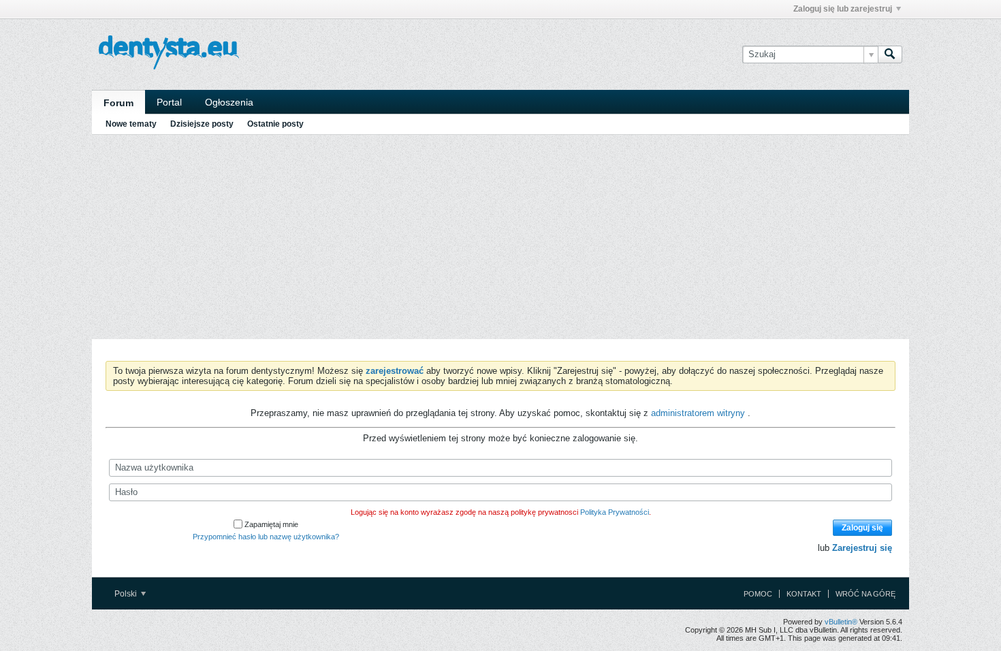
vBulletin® (841, 622)
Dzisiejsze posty (202, 124)
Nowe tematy (131, 124)
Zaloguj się (862, 528)
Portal (169, 102)
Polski (126, 594)
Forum (118, 102)
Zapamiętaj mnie (271, 524)
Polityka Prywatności (614, 512)
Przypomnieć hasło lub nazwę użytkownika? (266, 537)
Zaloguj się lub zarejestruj (842, 9)
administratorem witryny (699, 413)
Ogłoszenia (229, 102)
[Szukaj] (890, 54)
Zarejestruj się (862, 548)
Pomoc (758, 594)
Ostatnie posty (275, 124)
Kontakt (803, 594)
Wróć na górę (865, 594)
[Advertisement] (500, 237)
